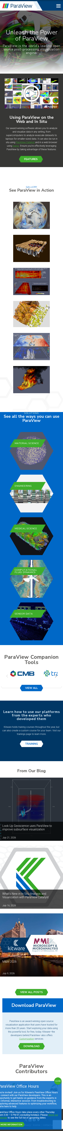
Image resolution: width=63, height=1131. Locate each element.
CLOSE (58, 1081)
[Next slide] (55, 676)
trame (16, 145)
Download (32, 1046)
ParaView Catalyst (25, 142)
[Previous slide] (7, 676)
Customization (26, 1038)
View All (31, 688)
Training (31, 744)
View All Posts (31, 992)
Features (31, 159)
